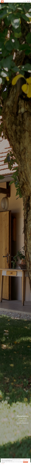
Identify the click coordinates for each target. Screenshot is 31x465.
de (25, 1)
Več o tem (2, 463)
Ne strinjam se (26, 460)
